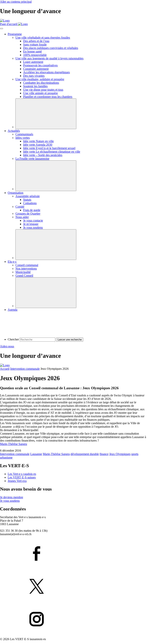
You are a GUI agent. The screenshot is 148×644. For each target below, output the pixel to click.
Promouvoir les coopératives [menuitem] (40, 65)
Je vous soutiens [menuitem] (33, 227)
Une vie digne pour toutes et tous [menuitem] (43, 89)
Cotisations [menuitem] (30, 203)
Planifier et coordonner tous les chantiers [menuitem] (47, 96)
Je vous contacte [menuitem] (33, 220)
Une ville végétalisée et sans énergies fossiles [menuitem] (42, 37)
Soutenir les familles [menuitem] (35, 86)
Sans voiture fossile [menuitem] (35, 44)
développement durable (85, 454)
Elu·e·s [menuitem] (12, 261)
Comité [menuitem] (19, 206)
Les (22, 474)
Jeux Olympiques (119, 454)
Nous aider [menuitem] (22, 217)
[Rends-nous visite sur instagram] (74, 619)
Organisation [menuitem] (15, 192)
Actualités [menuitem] (14, 130)
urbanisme (6, 457)
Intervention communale (25, 368)
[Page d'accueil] (5, 20)
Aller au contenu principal (16, 1)
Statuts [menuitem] (27, 199)
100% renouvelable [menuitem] (35, 55)
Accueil (4, 368)
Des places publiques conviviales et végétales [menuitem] (50, 48)
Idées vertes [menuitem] (22, 137)
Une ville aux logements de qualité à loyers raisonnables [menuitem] (49, 58)
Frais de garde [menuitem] (31, 210)
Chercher (13, 339)
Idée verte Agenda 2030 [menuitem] (37, 144)
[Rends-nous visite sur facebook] (74, 554)
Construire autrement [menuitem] (36, 68)
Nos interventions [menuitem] (26, 268)
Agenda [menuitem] (12, 309)
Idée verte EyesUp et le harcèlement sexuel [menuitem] (49, 148)
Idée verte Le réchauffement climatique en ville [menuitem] (51, 151)
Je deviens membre (11, 497)
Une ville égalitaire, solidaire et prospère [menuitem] (39, 79)
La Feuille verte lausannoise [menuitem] (32, 158)
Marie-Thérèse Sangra (13, 444)
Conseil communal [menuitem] (26, 265)
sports (134, 454)
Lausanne (36, 454)
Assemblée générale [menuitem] (27, 196)
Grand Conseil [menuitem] (24, 275)
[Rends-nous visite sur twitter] (74, 587)
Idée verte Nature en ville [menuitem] (38, 141)
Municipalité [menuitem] (23, 272)
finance (104, 454)
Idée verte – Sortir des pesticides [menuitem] (42, 155)
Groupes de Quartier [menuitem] (27, 213)
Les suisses (22, 477)
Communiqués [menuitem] (24, 134)
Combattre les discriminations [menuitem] (41, 82)
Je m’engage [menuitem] (30, 224)
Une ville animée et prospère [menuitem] (40, 93)
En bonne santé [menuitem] (32, 51)
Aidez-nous (7, 346)
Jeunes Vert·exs (17, 480)
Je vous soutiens (10, 500)
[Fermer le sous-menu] (45, 113)
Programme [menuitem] (15, 34)
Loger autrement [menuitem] (33, 61)
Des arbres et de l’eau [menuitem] (36, 41)
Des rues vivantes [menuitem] (34, 75)
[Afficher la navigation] (1, 28)
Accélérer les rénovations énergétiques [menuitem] (46, 72)
